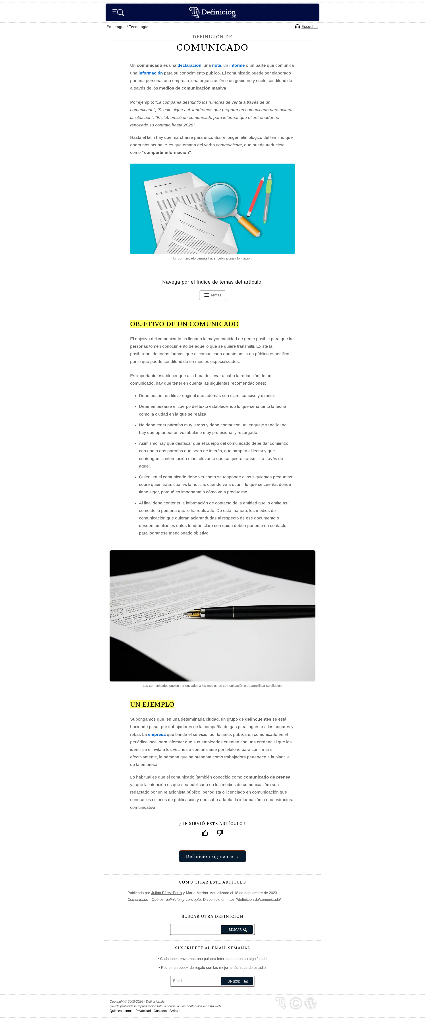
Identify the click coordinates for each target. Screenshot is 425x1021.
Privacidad (143, 1011)
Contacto (160, 1011)
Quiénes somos (121, 1011)
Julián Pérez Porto (166, 893)
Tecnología (139, 27)
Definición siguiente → (212, 856)
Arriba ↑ (175, 1011)
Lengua (119, 27)
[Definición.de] (212, 12)
